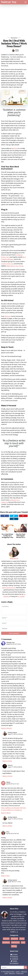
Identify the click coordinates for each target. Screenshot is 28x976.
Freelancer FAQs (9, 971)
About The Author (14, 544)
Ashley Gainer (17, 50)
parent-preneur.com (9, 588)
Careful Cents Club (7, 264)
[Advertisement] (14, 22)
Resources (12, 973)
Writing (14, 946)
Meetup (7, 316)
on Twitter (21, 596)
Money (22, 939)
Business (6, 939)
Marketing (14, 939)
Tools (23, 942)
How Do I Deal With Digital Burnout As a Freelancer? (20, 536)
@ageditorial (14, 558)
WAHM (15, 148)
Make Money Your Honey (15, 266)
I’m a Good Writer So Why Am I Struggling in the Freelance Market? (7, 536)
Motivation (14, 38)
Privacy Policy (20, 973)
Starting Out (15, 942)
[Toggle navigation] (25, 2)
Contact (18, 971)
